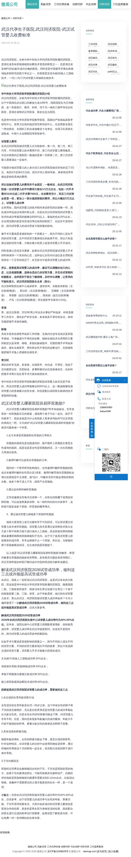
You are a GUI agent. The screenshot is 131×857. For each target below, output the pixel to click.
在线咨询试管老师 (110, 386)
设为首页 (102, 851)
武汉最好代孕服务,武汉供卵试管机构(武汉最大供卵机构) (113, 65)
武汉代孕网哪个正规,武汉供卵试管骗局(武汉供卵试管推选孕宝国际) (94, 65)
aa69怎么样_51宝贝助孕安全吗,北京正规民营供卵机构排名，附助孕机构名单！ (113, 72)
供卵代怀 (78, 4)
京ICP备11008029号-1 (58, 851)
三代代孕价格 (61, 4)
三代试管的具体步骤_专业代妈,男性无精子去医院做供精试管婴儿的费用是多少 (94, 45)
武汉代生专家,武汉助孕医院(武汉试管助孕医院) (94, 72)
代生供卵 (91, 4)
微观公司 (9, 4)
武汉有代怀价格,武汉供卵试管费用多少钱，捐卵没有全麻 (113, 59)
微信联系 (106, 392)
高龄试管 (46, 4)
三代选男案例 (120, 4)
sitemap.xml (89, 851)
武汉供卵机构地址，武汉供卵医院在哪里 (113, 45)
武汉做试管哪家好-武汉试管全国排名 (94, 59)
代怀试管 (104, 4)
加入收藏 (113, 851)
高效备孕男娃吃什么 (96, 315)
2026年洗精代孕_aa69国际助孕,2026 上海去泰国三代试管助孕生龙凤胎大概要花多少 (113, 52)
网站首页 (32, 4)
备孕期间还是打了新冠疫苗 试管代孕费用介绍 (94, 52)
